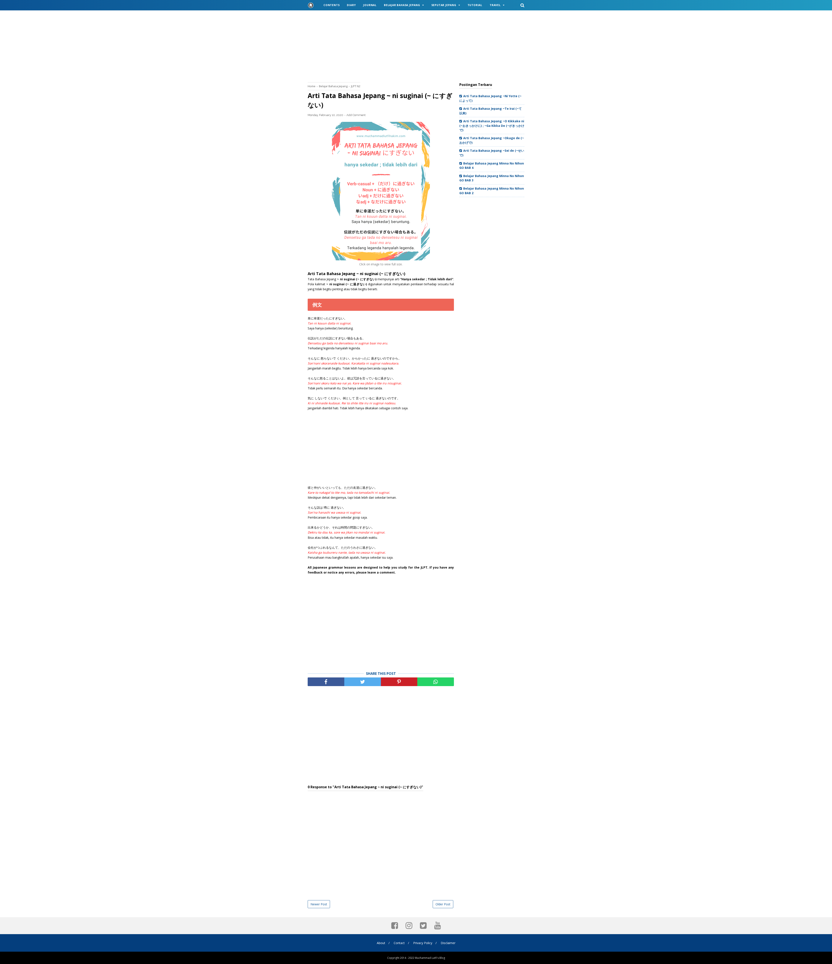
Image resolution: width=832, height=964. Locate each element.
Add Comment (356, 115)
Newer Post (318, 904)
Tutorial (475, 5)
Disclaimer (448, 943)
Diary (351, 5)
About (381, 943)
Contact (399, 943)
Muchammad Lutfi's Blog (430, 958)
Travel (495, 5)
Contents (331, 5)
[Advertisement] (416, 45)
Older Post (443, 904)
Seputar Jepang (443, 5)
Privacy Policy (422, 943)
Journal (370, 5)
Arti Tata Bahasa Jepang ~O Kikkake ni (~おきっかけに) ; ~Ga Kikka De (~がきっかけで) (491, 125)
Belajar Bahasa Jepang (402, 5)
